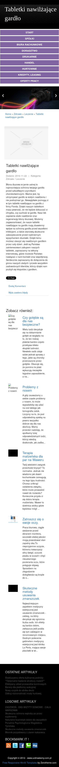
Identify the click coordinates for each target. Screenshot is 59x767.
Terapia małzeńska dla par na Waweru (33, 456)
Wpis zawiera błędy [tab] (18, 292)
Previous (3, 95)
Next (56, 95)
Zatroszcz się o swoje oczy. (33, 521)
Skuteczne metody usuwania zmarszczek (30, 593)
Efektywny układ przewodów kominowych (25, 684)
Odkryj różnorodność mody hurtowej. (23, 693)
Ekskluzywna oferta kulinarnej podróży (24, 677)
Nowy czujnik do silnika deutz (19, 690)
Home (8, 113)
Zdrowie (18, 113)
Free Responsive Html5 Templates (20, 762)
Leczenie (28, 113)
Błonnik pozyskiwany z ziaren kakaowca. (25, 732)
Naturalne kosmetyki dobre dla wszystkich (26, 719)
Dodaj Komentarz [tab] (17, 286)
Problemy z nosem (30, 389)
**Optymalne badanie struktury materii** (25, 680)
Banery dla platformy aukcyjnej (20, 687)
